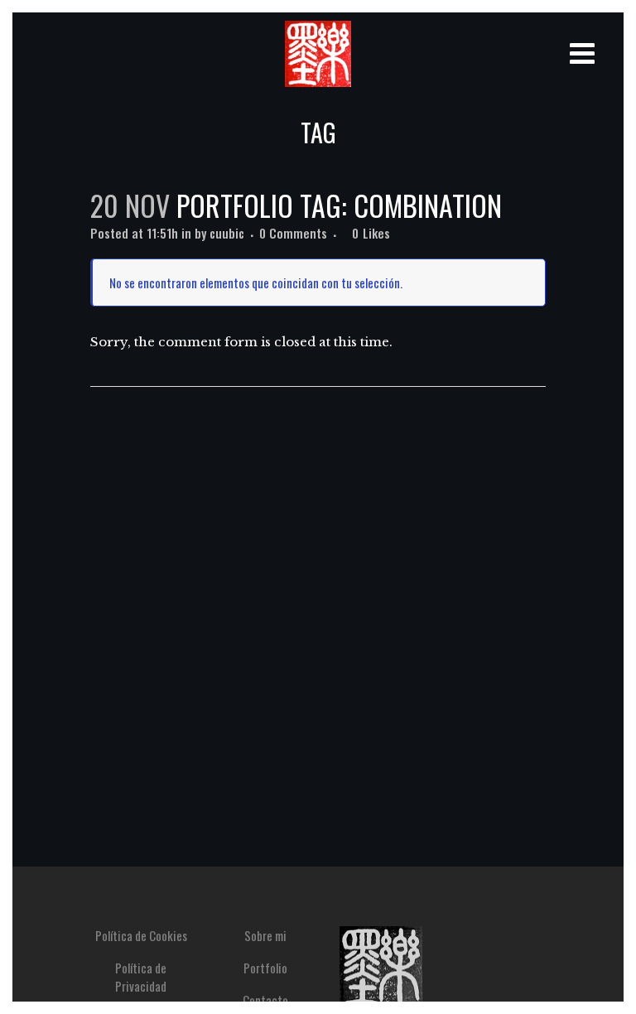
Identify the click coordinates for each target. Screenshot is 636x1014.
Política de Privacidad (140, 976)
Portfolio (265, 967)
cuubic (227, 233)
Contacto (265, 1000)
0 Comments (293, 233)
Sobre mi (265, 935)
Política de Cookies (141, 935)
